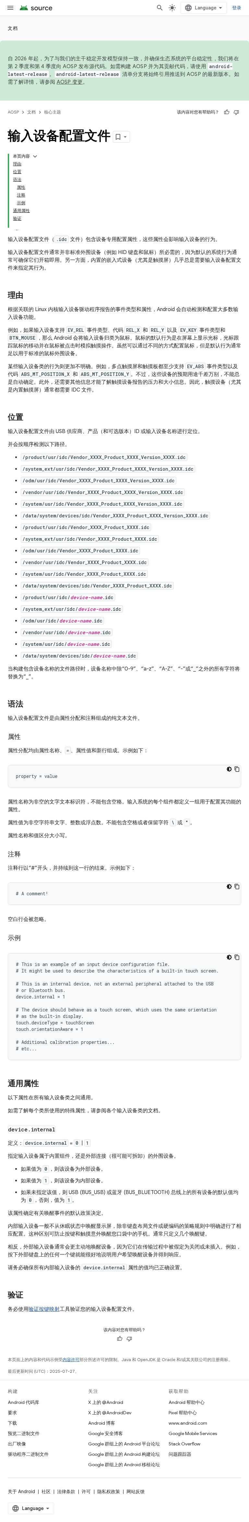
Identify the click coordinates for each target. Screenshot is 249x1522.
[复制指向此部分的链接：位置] (29, 418)
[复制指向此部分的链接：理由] (29, 296)
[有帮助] (226, 112)
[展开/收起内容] (35, 156)
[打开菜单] (10, 8)
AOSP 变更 (70, 82)
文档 (13, 28)
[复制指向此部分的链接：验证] (29, 1295)
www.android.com (188, 1423)
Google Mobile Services (193, 1433)
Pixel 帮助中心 (183, 1413)
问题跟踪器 (180, 1454)
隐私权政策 (108, 1491)
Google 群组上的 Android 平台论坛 (124, 1444)
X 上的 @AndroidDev (109, 1413)
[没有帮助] (236, 112)
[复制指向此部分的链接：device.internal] (61, 1130)
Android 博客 (101, 1423)
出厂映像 (17, 1444)
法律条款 (66, 1491)
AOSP (13, 112)
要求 (12, 1413)
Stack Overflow (184, 1444)
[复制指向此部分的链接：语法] (29, 704)
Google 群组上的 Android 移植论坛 (124, 1465)
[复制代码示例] (237, 769)
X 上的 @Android (105, 1402)
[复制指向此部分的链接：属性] (27, 737)
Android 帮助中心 (187, 1402)
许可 (86, 1491)
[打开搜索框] (160, 8)
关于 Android (21, 1491)
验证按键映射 (44, 1309)
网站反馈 (135, 1491)
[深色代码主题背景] (229, 769)
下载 (12, 1423)
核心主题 (52, 112)
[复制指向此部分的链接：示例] (27, 938)
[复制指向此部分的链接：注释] (27, 855)
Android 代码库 (23, 1402)
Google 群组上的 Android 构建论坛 (124, 1454)
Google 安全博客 (105, 1433)
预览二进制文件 (24, 1433)
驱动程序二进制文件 (28, 1454)
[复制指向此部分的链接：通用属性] (45, 1084)
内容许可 (71, 1359)
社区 (46, 1491)
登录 (237, 8)
